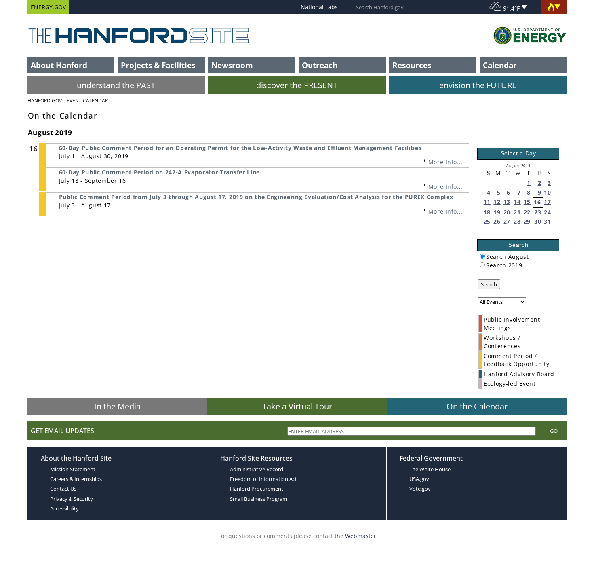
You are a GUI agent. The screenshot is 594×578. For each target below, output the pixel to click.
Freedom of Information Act (263, 479)
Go (554, 430)
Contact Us (63, 488)
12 (496, 201)
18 (487, 212)
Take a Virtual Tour (297, 406)
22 (527, 212)
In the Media (117, 406)
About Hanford (59, 65)
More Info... (445, 162)
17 (547, 201)
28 (517, 221)
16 (537, 202)
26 (496, 221)
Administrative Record (256, 469)
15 (527, 201)
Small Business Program (258, 498)
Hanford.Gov (44, 100)
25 (487, 221)
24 (547, 212)
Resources (411, 65)
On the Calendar (477, 406)
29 (527, 221)
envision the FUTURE (477, 85)
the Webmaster (355, 536)
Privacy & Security (71, 498)
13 (506, 201)
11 (487, 201)
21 (517, 212)
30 (537, 221)
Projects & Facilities (158, 65)
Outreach (319, 65)
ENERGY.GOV (48, 7)
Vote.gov (420, 488)
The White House (430, 469)
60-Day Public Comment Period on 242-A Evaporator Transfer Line (159, 172)
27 (506, 221)
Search (489, 284)
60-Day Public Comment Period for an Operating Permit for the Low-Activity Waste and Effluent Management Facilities (240, 148)
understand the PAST (116, 85)
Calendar (500, 65)
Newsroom (232, 65)
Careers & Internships (76, 479)
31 (547, 221)
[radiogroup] (482, 256)
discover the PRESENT (296, 85)
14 (517, 201)
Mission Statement (72, 469)
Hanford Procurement (256, 488)
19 (496, 212)
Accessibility (64, 508)
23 (537, 212)
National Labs (319, 7)
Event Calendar (87, 100)
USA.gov (419, 479)
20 (506, 212)
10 (547, 192)
